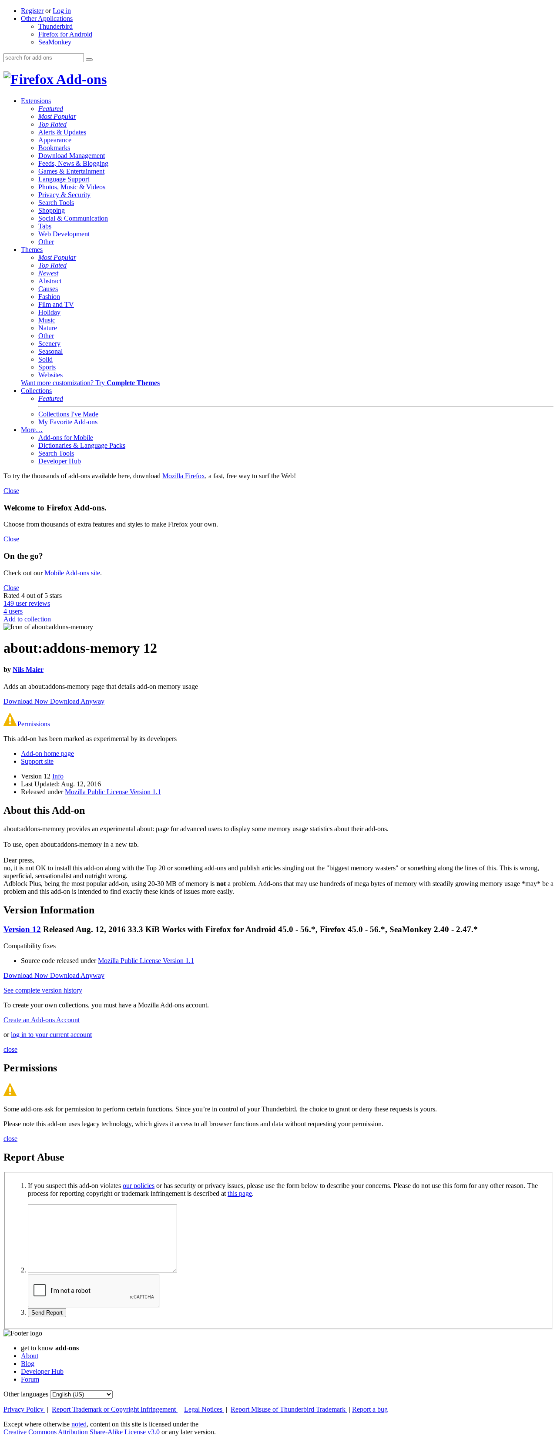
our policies (138, 1185)
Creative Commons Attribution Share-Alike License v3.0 (82, 1432)
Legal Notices (204, 1409)
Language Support (63, 179)
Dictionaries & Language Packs (81, 445)
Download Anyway (77, 701)
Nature (47, 328)
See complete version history (42, 990)
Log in (62, 10)
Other (46, 241)
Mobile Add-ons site (72, 573)
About (29, 1355)
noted (79, 1424)
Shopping (51, 210)
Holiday (49, 312)
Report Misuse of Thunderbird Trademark (289, 1409)
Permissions (33, 724)
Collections (36, 390)
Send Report (47, 1312)
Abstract (49, 281)
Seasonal (50, 351)
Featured (50, 108)
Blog (27, 1363)
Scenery (49, 343)
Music (46, 320)
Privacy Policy (24, 1409)
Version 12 (22, 929)
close (10, 1049)
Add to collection (27, 619)
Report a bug (370, 1409)
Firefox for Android (65, 34)
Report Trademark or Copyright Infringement (115, 1409)
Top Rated (52, 124)
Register (32, 10)
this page (240, 1193)
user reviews (26, 603)
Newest (48, 273)
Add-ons (80, 79)
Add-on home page (47, 753)
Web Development (64, 234)
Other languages (25, 1394)
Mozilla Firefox (183, 476)
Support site (37, 761)
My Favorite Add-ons (67, 422)
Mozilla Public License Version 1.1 (113, 791)
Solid (45, 359)
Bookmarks (54, 147)
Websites (50, 375)
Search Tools (56, 202)
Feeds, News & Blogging (73, 163)
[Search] (89, 59)
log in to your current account (51, 1034)
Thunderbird (55, 26)
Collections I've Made (68, 414)
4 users (13, 611)
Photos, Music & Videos (71, 187)
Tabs (44, 226)
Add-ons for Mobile (65, 437)
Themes (32, 249)
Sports (47, 367)
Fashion (49, 296)
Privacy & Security (64, 194)
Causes (48, 288)
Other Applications (47, 18)
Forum (30, 1379)
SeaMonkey (54, 42)
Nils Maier (28, 669)
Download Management (71, 155)
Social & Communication (73, 218)
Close (11, 490)
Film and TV (56, 304)
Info (58, 776)
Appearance (54, 140)
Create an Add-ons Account (41, 1020)
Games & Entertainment (71, 171)
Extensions (36, 100)
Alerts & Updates (62, 132)
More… (32, 429)
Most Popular (57, 116)
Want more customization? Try (90, 382)
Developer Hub (59, 461)
